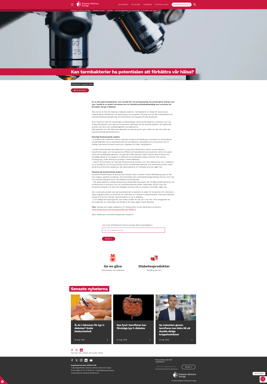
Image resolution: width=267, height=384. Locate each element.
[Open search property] (194, 4)
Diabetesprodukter (180, 5)
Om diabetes (123, 4)
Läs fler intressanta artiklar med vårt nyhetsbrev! (127, 225)
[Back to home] (88, 4)
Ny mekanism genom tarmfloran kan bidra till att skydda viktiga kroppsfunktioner (174, 330)
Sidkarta (86, 373)
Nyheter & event (161, 4)
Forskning (147, 4)
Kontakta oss (94, 373)
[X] (76, 360)
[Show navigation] (72, 4)
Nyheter (110, 10)
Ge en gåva (135, 4)
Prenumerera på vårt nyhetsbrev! (163, 361)
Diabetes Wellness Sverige (80, 10)
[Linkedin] (86, 360)
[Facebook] (72, 360)
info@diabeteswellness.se (105, 370)
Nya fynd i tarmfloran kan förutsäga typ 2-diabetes (131, 327)
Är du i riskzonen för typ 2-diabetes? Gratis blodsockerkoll (89, 328)
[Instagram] (81, 360)
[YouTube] (91, 360)
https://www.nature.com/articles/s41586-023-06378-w (114, 210)
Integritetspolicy (76, 373)
